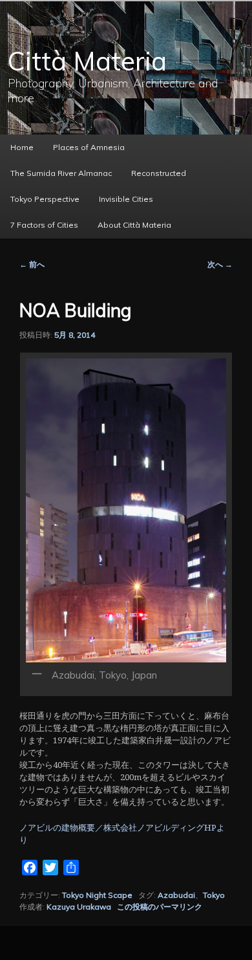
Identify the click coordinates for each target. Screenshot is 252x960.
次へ (220, 264)
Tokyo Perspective (44, 199)
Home (22, 147)
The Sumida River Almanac (61, 173)
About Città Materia (134, 225)
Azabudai (176, 895)
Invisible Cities (126, 199)
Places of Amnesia (89, 147)
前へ (32, 264)
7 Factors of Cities (44, 225)
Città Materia (87, 61)
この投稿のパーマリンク (159, 906)
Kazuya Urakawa (79, 906)
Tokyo (214, 895)
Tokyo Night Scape (97, 895)
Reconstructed (158, 173)
